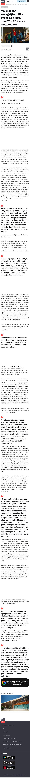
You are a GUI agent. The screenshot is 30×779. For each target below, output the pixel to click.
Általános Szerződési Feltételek (12, 744)
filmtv (17, 4)
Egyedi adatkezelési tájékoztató (12, 741)
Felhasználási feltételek (10, 738)
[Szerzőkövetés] (12, 46)
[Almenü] (8, 1)
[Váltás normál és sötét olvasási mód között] (12, 1)
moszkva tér (10, 4)
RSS (4, 728)
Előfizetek (21, 1)
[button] (28, 4)
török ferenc (24, 4)
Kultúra (4, 7)
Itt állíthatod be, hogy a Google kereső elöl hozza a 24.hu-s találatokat (17, 682)
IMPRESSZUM (6, 735)
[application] (15, 703)
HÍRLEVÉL (5, 732)
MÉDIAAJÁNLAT (7, 748)
